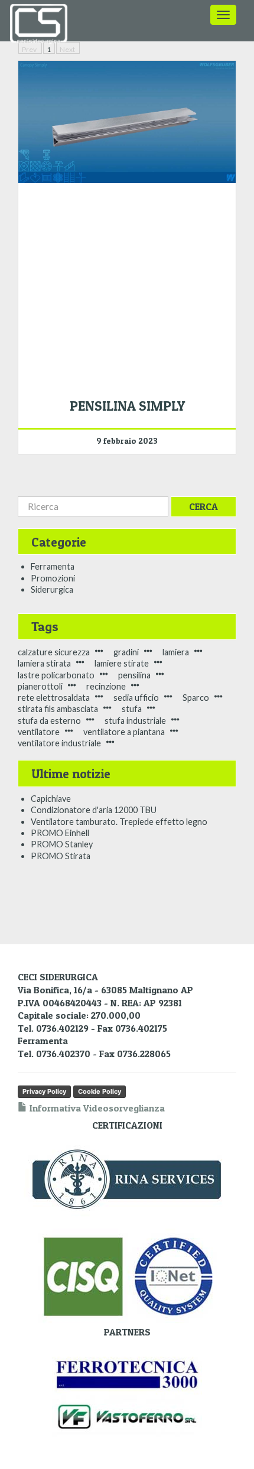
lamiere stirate (122, 663)
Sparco (196, 698)
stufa (132, 709)
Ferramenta (52, 566)
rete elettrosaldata (54, 698)
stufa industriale (135, 721)
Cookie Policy (99, 1091)
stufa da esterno (49, 721)
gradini (126, 652)
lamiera (175, 652)
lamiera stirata (44, 663)
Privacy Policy (44, 1091)
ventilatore (39, 732)
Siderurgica (52, 589)
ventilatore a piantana (124, 732)
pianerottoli (40, 686)
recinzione (106, 686)
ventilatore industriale (59, 743)
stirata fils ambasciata (58, 709)
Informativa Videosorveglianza (96, 1108)
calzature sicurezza (54, 652)
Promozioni (53, 578)
